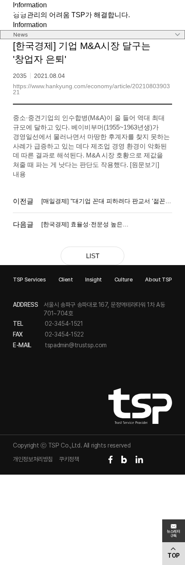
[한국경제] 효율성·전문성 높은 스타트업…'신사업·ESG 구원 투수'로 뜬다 (97, 225)
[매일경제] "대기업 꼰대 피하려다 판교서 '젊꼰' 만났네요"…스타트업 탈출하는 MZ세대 (103, 202)
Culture (123, 279)
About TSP (158, 279)
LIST (92, 255)
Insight (93, 279)
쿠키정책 (69, 459)
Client (66, 279)
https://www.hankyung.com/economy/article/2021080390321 (91, 89)
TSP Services (29, 279)
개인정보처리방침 (33, 459)
